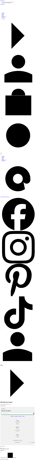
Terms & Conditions (17, 430)
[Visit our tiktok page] (18, 328)
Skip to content (2, 0)
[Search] (18, 151)
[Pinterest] (19, 416)
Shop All (3, 156)
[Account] (18, 85)
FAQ (17, 429)
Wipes (3, 15)
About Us (17, 428)
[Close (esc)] (0, 154)
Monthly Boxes (4, 16)
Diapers (3, 13)
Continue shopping (2, 405)
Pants (3, 14)
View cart (1, 459)
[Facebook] (12, 416)
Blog (17, 431)
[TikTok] (23, 416)
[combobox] (4, 448)
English (2, 365)
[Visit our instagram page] (18, 263)
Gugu (3, 159)
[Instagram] (16, 416)
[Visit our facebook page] (18, 230)
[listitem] (18, 2)
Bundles (3, 17)
